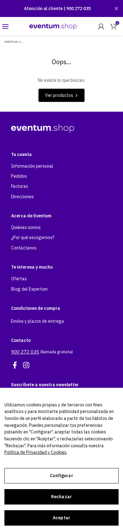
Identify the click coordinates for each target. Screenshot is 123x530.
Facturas (19, 186)
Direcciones (22, 196)
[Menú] (5, 26)
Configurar (61, 475)
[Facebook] (15, 365)
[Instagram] (26, 365)
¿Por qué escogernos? (32, 237)
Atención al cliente (44, 8)
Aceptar (61, 518)
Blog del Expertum (29, 289)
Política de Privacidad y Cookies (35, 452)
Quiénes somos (26, 227)
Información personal (32, 166)
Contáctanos (24, 248)
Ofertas (19, 279)
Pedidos (19, 176)
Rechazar (61, 496)
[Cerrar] (116, 8)
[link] (101, 26)
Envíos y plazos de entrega (37, 321)
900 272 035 (78, 8)
